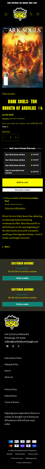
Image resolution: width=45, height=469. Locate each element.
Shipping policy (31, 458)
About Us (9, 377)
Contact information (23, 463)
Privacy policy (33, 454)
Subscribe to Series (22, 190)
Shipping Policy (11, 364)
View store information (15, 208)
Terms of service (17, 458)
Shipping (5, 119)
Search (8, 370)
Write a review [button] (22, 278)
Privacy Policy (11, 389)
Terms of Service (12, 402)
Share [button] (7, 246)
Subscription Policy (13, 358)
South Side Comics (21, 450)
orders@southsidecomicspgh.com (21, 341)
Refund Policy (11, 396)
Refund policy (20, 454)
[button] (6, 14)
